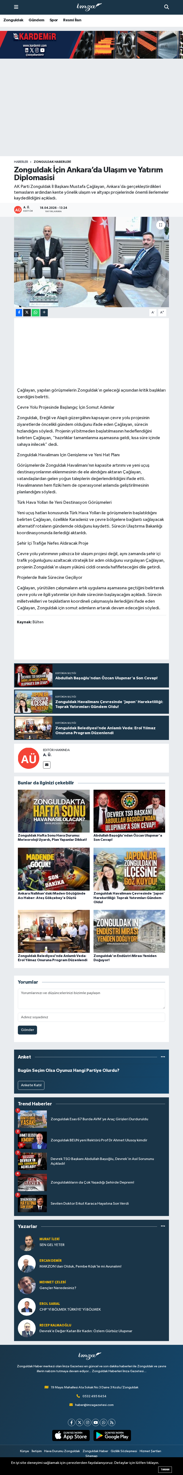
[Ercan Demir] (27, 1264)
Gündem (36, 20)
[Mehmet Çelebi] (27, 1285)
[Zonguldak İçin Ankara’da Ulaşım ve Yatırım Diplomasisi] (91, 262)
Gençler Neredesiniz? (58, 1288)
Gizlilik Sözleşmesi (124, 1451)
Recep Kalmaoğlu (55, 1325)
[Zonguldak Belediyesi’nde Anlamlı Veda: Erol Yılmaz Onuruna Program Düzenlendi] (54, 931)
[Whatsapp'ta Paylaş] (36, 312)
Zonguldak (13, 20)
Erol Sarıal (50, 1304)
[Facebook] (71, 1422)
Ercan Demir (51, 1260)
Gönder (27, 1030)
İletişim (37, 1451)
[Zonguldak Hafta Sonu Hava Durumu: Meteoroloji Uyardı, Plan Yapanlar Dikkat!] (54, 811)
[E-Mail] (46, 765)
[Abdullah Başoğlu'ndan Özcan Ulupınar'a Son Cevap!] (129, 811)
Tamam (165, 1469)
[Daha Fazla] (44, 312)
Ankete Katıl (31, 1085)
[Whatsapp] (103, 1422)
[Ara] (166, 7)
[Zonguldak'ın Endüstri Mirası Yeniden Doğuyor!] (129, 931)
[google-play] (112, 1435)
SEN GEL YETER (52, 1245)
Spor (54, 20)
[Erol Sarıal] (27, 1307)
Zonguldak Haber (95, 1451)
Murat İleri (50, 1239)
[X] (79, 1422)
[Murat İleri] (27, 1242)
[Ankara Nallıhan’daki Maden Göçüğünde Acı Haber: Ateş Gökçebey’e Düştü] (54, 869)
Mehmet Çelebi (53, 1282)
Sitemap (91, 1456)
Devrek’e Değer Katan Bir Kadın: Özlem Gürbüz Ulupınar (86, 1331)
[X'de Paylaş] (27, 312)
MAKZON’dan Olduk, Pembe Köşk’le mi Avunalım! (80, 1266)
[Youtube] (95, 1422)
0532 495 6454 (94, 1396)
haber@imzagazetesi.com (94, 1405)
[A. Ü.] (28, 758)
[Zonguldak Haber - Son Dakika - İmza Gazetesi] (91, 7)
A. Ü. (47, 755)
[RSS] (111, 1422)
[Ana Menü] (16, 7)
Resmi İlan (72, 20)
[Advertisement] (91, 121)
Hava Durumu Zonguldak (62, 1451)
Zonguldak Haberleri (52, 161)
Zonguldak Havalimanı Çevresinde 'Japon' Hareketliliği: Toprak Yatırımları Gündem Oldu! (129, 898)
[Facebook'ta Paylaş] (19, 312)
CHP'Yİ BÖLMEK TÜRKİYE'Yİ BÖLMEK (70, 1310)
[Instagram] (87, 1422)
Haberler (21, 161)
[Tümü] (163, 1057)
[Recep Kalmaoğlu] (27, 1328)
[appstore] (71, 1435)
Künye (24, 1451)
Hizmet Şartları (150, 1451)
